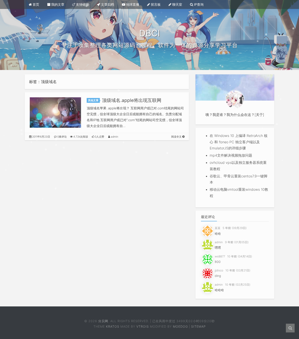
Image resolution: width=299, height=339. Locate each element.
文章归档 (107, 4)
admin (114, 136)
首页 (35, 4)
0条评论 (62, 136)
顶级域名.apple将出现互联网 (131, 100)
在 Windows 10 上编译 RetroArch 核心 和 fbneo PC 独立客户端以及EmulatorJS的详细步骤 (238, 141)
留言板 (155, 4)
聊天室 (176, 4)
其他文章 (93, 100)
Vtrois (142, 326)
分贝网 (104, 321)
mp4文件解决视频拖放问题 (231, 155)
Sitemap (198, 326)
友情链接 (82, 4)
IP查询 (198, 4)
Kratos (112, 326)
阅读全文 (176, 136)
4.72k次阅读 (80, 136)
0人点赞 (99, 136)
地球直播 (132, 4)
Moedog (180, 326)
